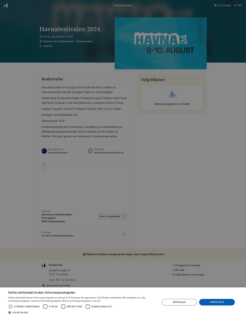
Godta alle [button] (217, 302)
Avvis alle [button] (179, 302)
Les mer (96, 301)
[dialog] (123, 302)
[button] (82, 312)
